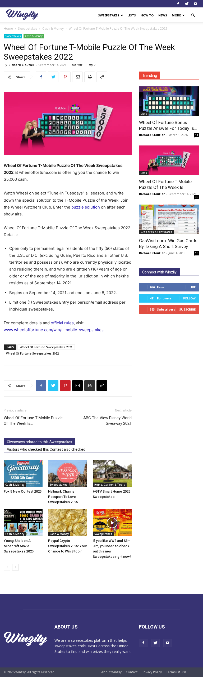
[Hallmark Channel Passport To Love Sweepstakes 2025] (67, 473)
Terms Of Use (176, 672)
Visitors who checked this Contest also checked (46, 449)
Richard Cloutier (21, 65)
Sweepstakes (108, 15)
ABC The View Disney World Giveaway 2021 (107, 420)
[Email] (77, 77)
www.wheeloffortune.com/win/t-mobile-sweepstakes (54, 329)
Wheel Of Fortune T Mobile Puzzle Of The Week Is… (33, 420)
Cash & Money (53, 28)
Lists (131, 15)
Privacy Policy (152, 672)
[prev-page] (7, 567)
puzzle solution (85, 207)
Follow (189, 298)
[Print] (89, 77)
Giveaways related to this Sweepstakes (39, 442)
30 (196, 197)
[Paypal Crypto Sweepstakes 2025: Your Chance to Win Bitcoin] (67, 522)
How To (147, 15)
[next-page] (15, 567)
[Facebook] (178, 3)
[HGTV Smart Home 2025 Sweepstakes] (112, 473)
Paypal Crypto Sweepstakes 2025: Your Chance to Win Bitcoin (67, 546)
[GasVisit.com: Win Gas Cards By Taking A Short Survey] (169, 219)
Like (193, 287)
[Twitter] (187, 3)
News (162, 15)
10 (196, 253)
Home (8, 28)
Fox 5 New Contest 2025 (22, 491)
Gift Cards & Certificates (156, 232)
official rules (62, 322)
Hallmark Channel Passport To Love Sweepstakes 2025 (63, 496)
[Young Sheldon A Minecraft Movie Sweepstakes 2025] (23, 522)
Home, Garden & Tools (109, 484)
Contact (131, 672)
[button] (193, 15)
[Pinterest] (65, 77)
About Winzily (111, 672)
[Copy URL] (101, 77)
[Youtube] (195, 3)
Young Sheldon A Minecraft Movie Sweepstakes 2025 (19, 546)
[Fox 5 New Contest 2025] (23, 473)
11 (196, 135)
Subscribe (187, 309)
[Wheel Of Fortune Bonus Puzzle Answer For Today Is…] (169, 101)
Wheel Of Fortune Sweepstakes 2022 (32, 353)
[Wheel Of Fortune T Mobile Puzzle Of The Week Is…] (169, 160)
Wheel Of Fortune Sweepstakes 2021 (46, 347)
